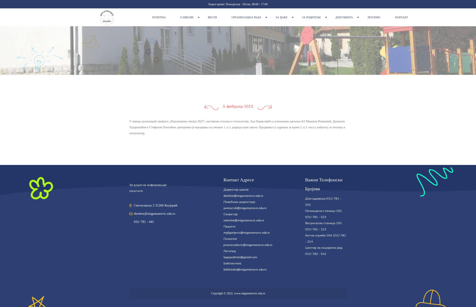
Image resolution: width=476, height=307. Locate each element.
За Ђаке (281, 17)
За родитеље (311, 17)
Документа (344, 17)
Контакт (401, 17)
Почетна (159, 17)
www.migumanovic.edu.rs (249, 293)
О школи (186, 17)
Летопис (374, 17)
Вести (212, 17)
